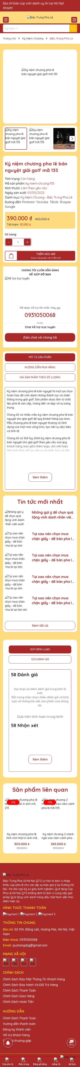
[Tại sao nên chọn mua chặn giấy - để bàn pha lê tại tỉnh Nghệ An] (16, 560)
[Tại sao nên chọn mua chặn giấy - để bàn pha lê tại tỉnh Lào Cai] (16, 582)
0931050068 (40, 314)
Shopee (65, 202)
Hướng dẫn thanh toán (19, 1024)
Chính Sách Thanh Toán (19, 990)
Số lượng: (11, 234)
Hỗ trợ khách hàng (16, 1035)
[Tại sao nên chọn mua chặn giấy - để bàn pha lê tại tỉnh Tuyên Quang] (16, 539)
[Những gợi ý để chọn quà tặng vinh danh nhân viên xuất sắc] (16, 518)
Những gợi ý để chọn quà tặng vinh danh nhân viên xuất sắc (52, 515)
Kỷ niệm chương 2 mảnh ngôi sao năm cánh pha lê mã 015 (58, 836)
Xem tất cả (40, 625)
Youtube (42, 202)
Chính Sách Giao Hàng (18, 996)
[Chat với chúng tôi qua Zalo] (68, 1057)
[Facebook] (15, 962)
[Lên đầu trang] (72, 1032)
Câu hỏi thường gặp (17, 1041)
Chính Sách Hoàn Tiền (18, 1002)
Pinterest (28, 202)
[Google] (33, 962)
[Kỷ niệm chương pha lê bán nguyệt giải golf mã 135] (40, 86)
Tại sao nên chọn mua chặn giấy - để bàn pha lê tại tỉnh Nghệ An (53, 557)
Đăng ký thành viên (17, 1029)
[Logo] (40, 17)
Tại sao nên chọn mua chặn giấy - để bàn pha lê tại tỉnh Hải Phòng (53, 600)
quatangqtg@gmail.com (29, 945)
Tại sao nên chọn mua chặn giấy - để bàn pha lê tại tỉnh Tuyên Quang (53, 536)
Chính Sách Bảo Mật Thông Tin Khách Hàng (34, 979)
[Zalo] (6, 962)
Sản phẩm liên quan (40, 789)
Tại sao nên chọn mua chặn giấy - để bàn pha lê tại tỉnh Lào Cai (53, 579)
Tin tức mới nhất (40, 501)
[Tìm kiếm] (73, 28)
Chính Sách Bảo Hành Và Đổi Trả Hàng (30, 985)
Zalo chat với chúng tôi (40, 337)
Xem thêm (40, 477)
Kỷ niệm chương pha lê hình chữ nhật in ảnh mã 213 (21, 836)
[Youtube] (24, 962)
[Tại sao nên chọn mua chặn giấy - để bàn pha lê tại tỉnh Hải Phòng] (16, 603)
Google (10, 207)
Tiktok (54, 202)
